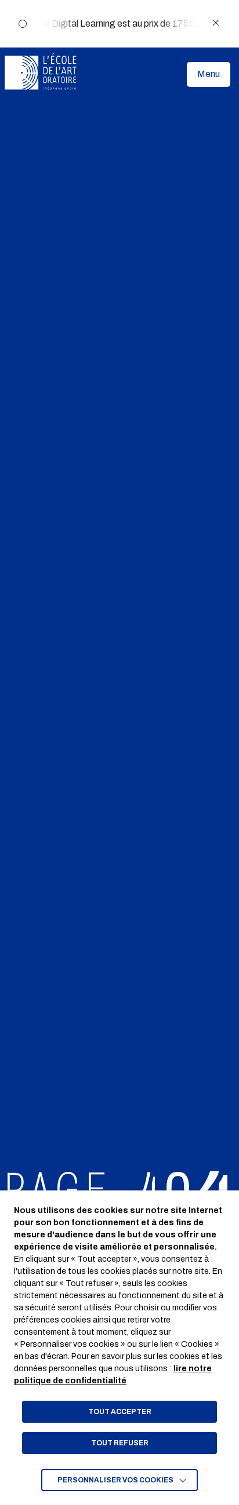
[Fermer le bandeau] (215, 23)
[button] (208, 74)
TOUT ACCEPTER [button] (119, 1412)
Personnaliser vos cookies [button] (115, 1480)
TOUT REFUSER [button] (120, 1443)
